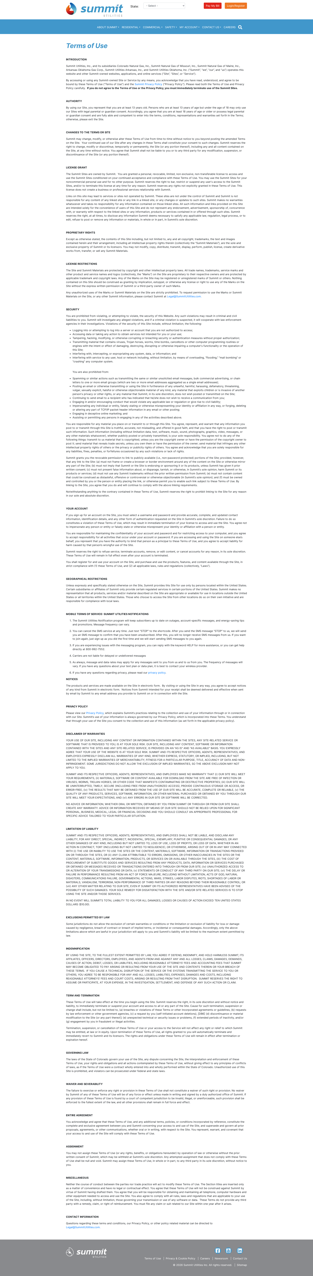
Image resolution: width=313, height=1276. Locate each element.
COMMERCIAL (152, 27)
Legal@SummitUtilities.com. (184, 296)
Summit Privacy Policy (149, 84)
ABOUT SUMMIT (107, 27)
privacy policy (156, 672)
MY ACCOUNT (189, 27)
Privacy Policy (95, 713)
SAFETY (170, 27)
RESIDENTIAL (130, 27)
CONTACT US (210, 27)
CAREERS (230, 27)
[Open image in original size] (94, 9)
